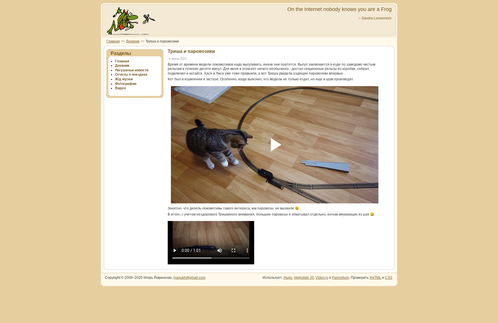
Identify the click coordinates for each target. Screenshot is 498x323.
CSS (388, 278)
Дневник (132, 41)
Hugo (288, 278)
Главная (113, 41)
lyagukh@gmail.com (189, 278)
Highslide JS (304, 278)
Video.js (322, 278)
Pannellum (340, 278)
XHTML (375, 278)
